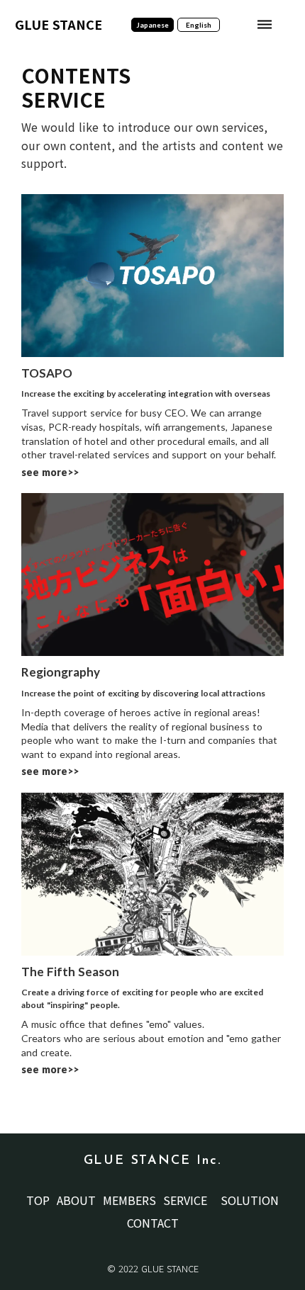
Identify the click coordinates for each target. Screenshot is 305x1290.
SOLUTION (250, 1200)
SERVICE (185, 1200)
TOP (38, 1200)
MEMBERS (129, 1200)
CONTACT (153, 1222)
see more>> (50, 472)
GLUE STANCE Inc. (153, 1161)
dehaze (264, 24)
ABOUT (76, 1200)
